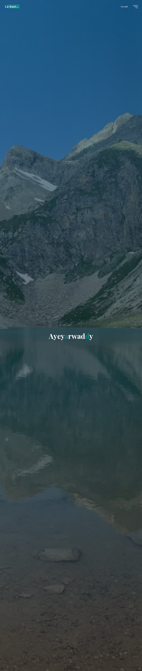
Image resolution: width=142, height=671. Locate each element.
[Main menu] (135, 6)
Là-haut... (12, 6)
